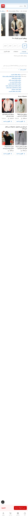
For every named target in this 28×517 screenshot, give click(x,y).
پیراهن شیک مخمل (13, 76)
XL (15, 46)
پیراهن (19, 76)
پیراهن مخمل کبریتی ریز (15, 82)
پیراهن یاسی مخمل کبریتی (15, 91)
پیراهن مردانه (6, 76)
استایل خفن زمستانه (16, 89)
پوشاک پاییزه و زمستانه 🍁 (13, 11)
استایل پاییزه (8, 85)
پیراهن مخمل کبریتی (16, 74)
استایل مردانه (18, 87)
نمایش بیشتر (23, 69)
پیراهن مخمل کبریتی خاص (15, 80)
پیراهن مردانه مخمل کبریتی (14, 84)
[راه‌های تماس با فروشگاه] (2, 502)
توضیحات (24, 51)
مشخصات (16, 51)
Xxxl (5, 46)
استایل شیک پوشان (10, 87)
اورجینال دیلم (24, 11)
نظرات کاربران (7, 51)
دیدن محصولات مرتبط (20, 508)
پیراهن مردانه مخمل (16, 78)
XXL (10, 46)
